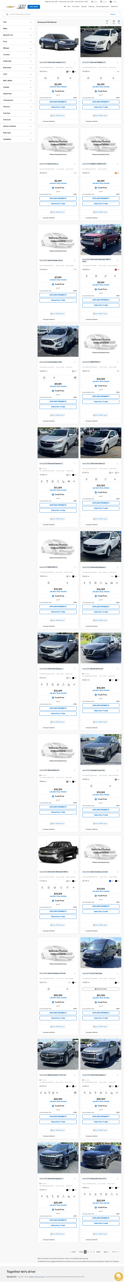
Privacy (43, 1276)
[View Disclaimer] (71, 78)
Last (106, 1252)
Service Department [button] (102, 6)
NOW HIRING (34, 6)
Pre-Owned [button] (75, 6)
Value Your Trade (58, 107)
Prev (80, 1252)
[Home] (65, 6)
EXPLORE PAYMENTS (58, 102)
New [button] (69, 6)
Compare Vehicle (49, 121)
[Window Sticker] (75, 377)
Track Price (59, 91)
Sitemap (37, 1276)
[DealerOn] (12, 1276)
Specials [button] (84, 6)
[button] (76, 41)
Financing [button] (91, 6)
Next (98, 1252)
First (73, 1252)
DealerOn (31, 1276)
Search (113, 14)
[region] (58, 98)
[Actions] (75, 62)
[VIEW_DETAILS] (58, 143)
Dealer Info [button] (114, 6)
